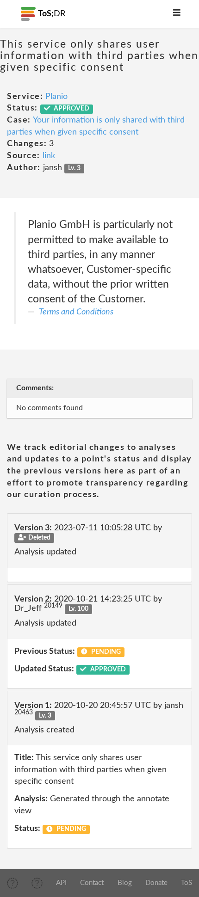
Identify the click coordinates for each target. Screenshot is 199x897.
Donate (156, 882)
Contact (92, 882)
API (61, 882)
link (49, 156)
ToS (186, 882)
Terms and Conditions (76, 312)
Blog (125, 882)
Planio (56, 96)
